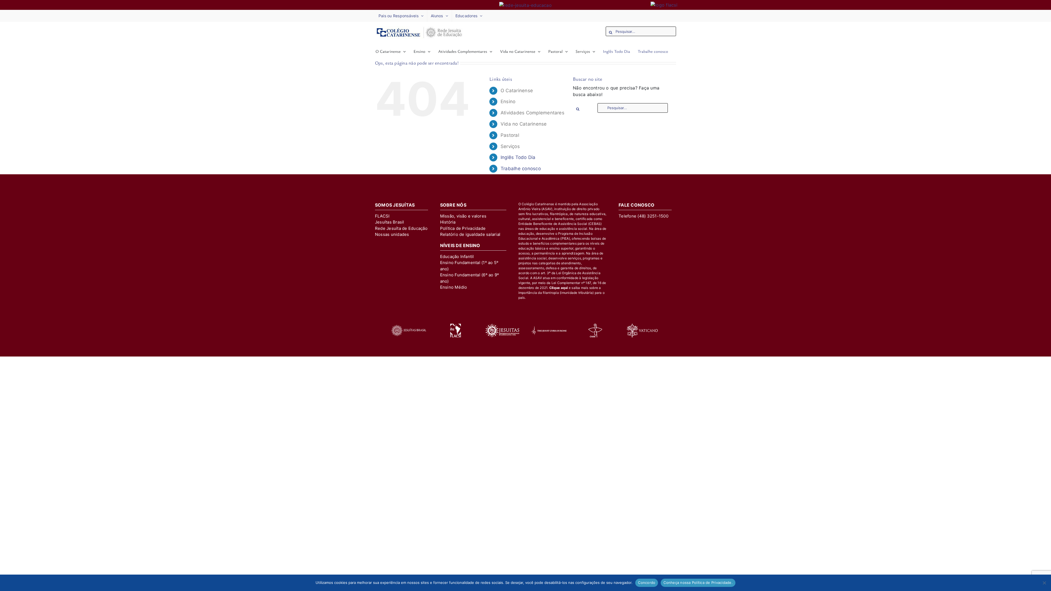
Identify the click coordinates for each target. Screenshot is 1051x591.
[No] (1044, 583)
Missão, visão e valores (463, 216)
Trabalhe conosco (521, 168)
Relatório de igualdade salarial (470, 234)
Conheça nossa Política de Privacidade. (698, 582)
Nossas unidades (392, 234)
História (448, 222)
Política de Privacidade (463, 228)
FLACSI (382, 216)
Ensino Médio (453, 287)
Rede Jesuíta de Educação (401, 228)
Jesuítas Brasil (389, 222)
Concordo (646, 582)
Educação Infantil (457, 256)
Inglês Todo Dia (518, 157)
